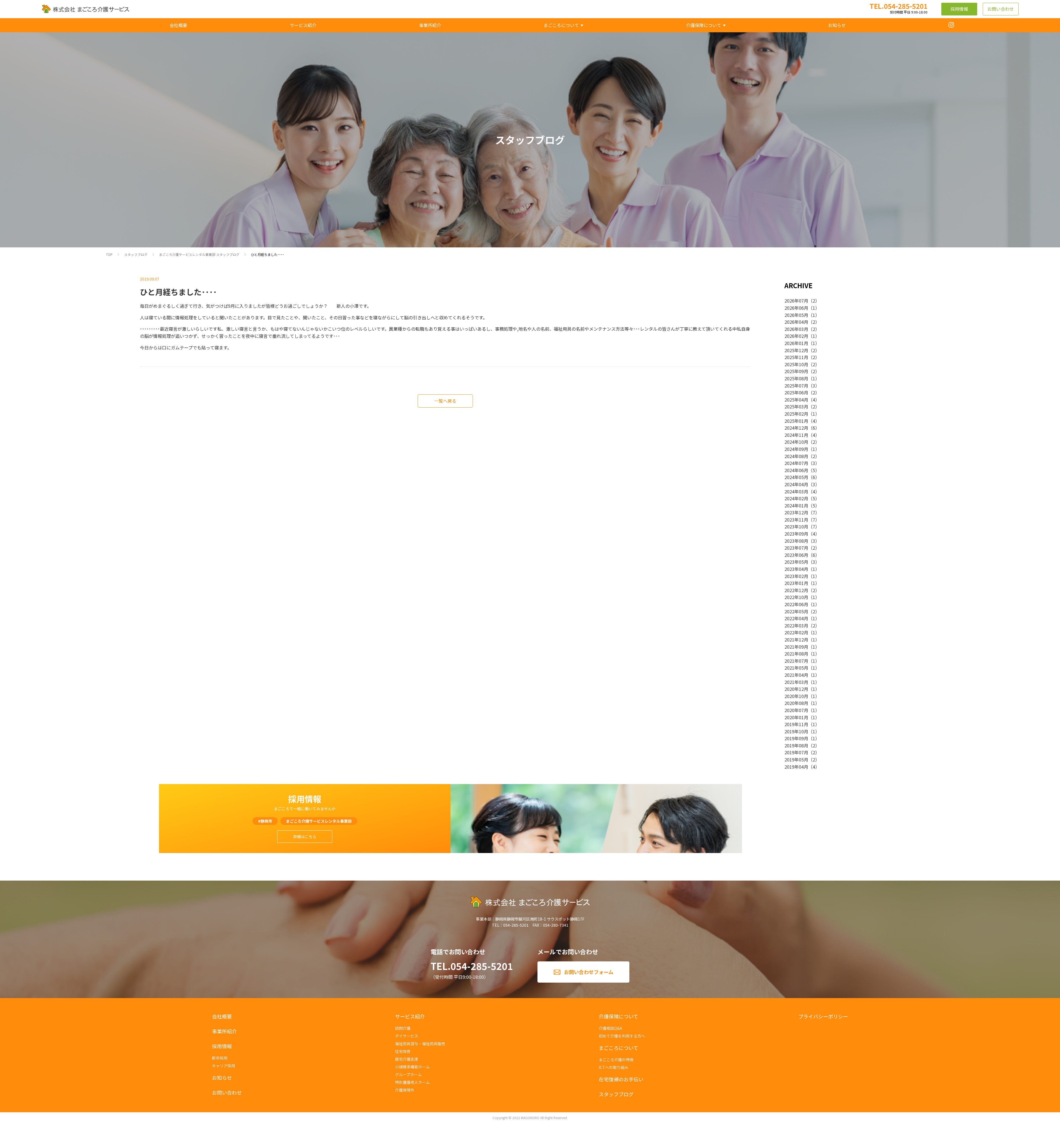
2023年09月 (796, 533)
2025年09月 (796, 371)
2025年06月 (796, 392)
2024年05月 (796, 477)
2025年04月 (796, 399)
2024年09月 (796, 449)
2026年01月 (796, 343)
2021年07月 (796, 660)
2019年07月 (796, 752)
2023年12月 (796, 512)
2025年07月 (796, 385)
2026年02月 (796, 336)
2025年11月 (796, 357)
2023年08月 (796, 541)
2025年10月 (796, 364)
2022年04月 (796, 618)
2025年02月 (796, 413)
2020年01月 (796, 717)
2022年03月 (796, 625)
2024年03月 (796, 491)
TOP (109, 254)
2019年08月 (796, 745)
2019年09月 (796, 738)
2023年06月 (796, 555)
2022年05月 (796, 611)
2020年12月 (796, 689)
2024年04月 (796, 484)
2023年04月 (796, 569)
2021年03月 (796, 682)
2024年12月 (796, 427)
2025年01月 (796, 421)
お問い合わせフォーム (588, 971)
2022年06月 (796, 604)
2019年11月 (796, 724)
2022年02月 (796, 632)
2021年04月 (796, 675)
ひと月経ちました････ (267, 254)
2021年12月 (796, 639)
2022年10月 (796, 597)
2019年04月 (796, 766)
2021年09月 (796, 646)
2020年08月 (796, 703)
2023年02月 (796, 576)
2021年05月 (796, 667)
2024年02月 (796, 498)
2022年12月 (796, 590)
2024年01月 (796, 505)
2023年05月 (796, 561)
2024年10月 (796, 441)
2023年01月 (796, 583)
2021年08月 (796, 653)
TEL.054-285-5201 (472, 966)
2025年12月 (796, 350)
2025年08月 (796, 378)
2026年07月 (796, 300)
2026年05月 (796, 315)
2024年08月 (796, 456)
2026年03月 (796, 329)
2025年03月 (796, 406)
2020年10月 (796, 696)
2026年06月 (796, 307)
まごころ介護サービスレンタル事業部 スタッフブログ (199, 254)
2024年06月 (796, 470)
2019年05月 (796, 759)
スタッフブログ (135, 254)
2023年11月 (796, 519)
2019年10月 (796, 731)
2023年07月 (796, 547)
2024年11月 (796, 435)
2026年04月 (796, 322)
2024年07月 (796, 463)
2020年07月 (796, 710)
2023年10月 (796, 526)
